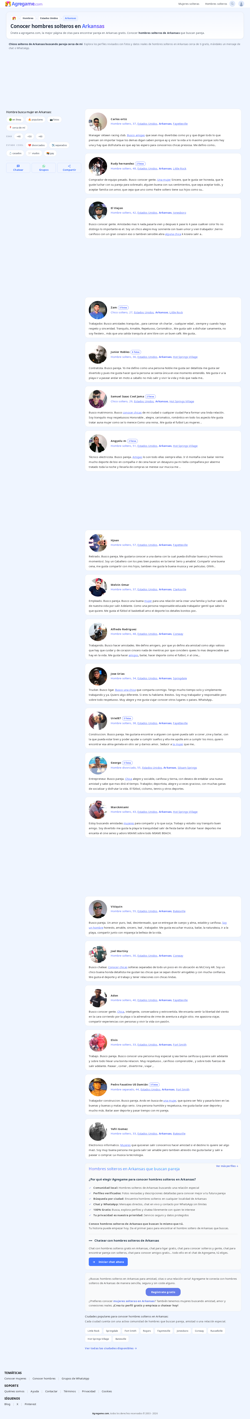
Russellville (216, 1330)
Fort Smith (179, 1044)
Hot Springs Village (185, 357)
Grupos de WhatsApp (75, 1378)
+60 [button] (40, 136)
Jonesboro (179, 212)
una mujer (169, 1100)
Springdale (180, 678)
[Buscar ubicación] (232, 3)
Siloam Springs (187, 767)
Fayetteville (180, 123)
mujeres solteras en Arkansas (133, 1301)
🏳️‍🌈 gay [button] (50, 153)
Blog (7, 1404)
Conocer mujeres (15, 1378)
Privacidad (89, 1391)
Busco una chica (125, 690)
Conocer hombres (44, 1378)
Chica (128, 779)
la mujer (178, 744)
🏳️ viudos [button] (33, 153)
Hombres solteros (216, 3)
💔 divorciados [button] (36, 145)
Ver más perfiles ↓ (227, 1166)
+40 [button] (18, 136)
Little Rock (179, 168)
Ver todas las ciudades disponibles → (111, 1348)
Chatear (18, 170)
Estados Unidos (147, 123)
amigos (133, 655)
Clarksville (179, 589)
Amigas (137, 457)
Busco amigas (136, 135)
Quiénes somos (14, 1391)
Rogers (147, 1330)
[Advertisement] (116, 80)
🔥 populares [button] (35, 119)
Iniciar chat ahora (108, 1262)
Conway (178, 634)
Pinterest (30, 1404)
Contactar (51, 1391)
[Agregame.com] (14, 18)
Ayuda (35, 1391)
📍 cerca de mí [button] (17, 127)
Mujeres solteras (188, 3)
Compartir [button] (69, 170)
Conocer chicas (117, 967)
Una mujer (164, 179)
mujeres (129, 823)
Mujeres (125, 1145)
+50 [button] (29, 136)
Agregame (27, 4)
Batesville (179, 911)
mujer (148, 601)
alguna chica (173, 234)
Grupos (43, 170)
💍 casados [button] (15, 153)
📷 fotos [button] (54, 119)
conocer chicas (132, 412)
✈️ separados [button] (59, 145)
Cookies (107, 1391)
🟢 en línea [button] (15, 119)
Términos (70, 1391)
